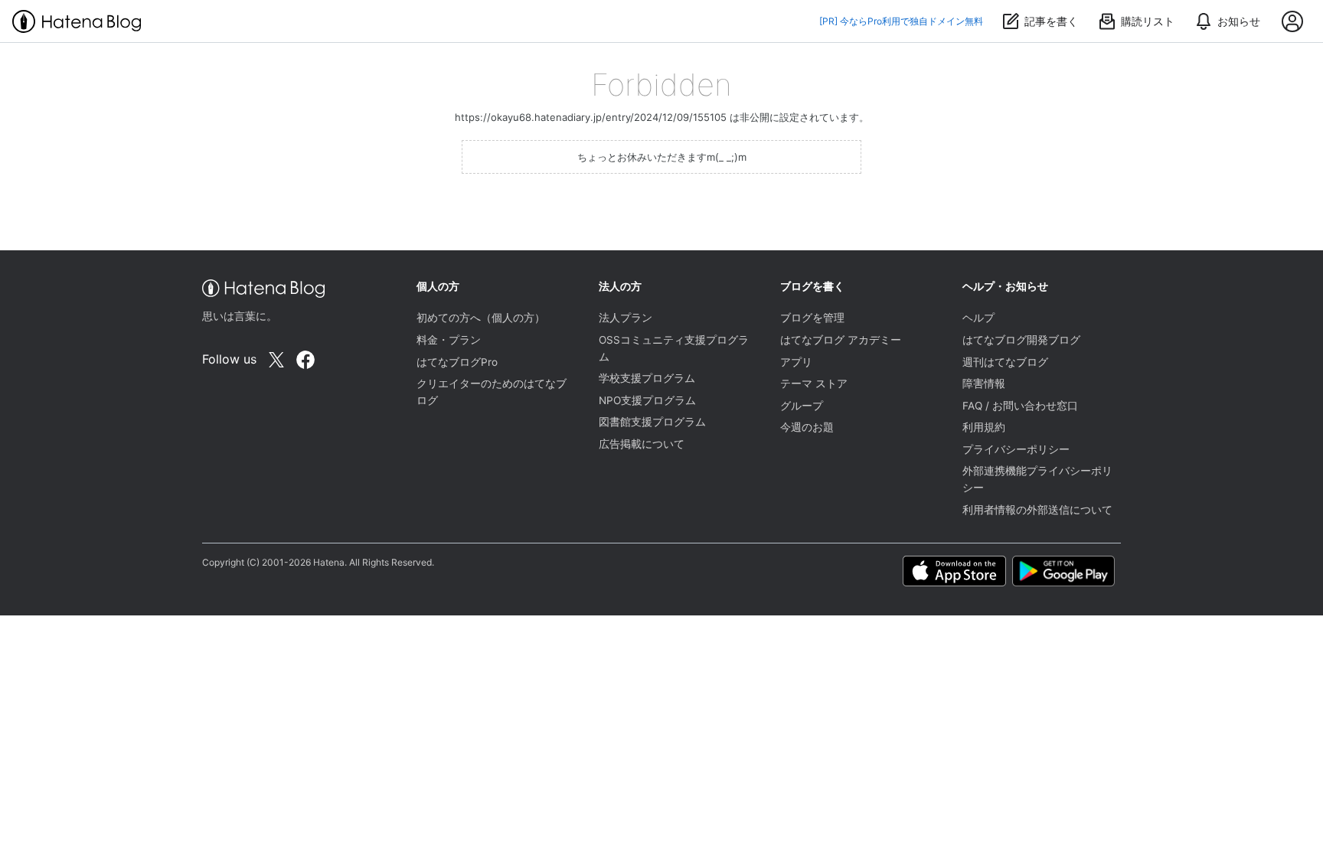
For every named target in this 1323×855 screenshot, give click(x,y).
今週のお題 (807, 427)
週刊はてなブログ (1005, 362)
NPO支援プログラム (647, 400)
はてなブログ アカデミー (840, 340)
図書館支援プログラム (652, 422)
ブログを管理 (812, 318)
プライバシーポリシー (1016, 449)
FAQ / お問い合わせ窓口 (1020, 406)
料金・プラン (448, 340)
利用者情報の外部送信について (1037, 510)
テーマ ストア (814, 383)
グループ (801, 406)
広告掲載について (641, 444)
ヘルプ (978, 318)
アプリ (796, 362)
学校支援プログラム (647, 378)
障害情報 (983, 383)
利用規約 (983, 427)
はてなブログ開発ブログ (1021, 340)
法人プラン (625, 318)
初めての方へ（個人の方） (480, 318)
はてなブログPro (457, 362)
